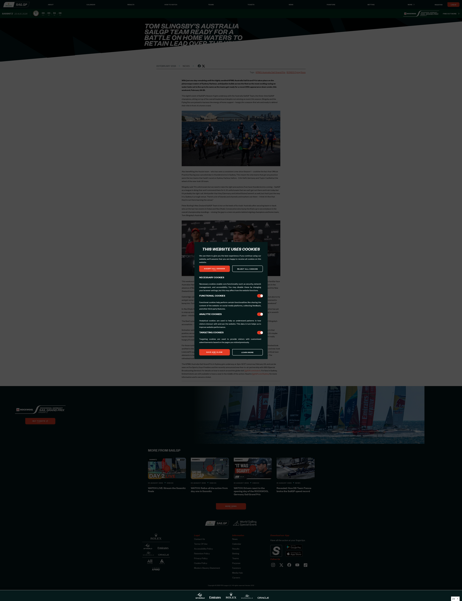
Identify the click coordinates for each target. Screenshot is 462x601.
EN (453, 598)
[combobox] (455, 599)
